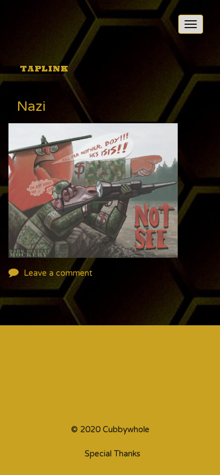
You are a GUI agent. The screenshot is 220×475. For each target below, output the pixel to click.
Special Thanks (112, 454)
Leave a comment (58, 273)
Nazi (31, 107)
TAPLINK (44, 69)
